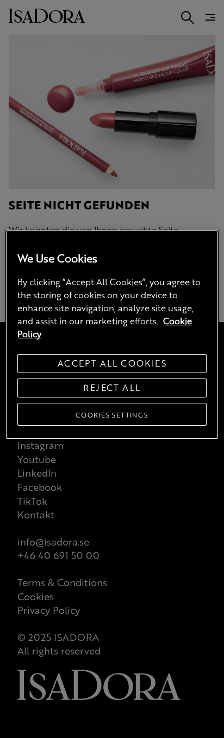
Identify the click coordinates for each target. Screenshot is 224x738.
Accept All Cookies (112, 363)
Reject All (111, 387)
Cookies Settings (112, 414)
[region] (111, 334)
